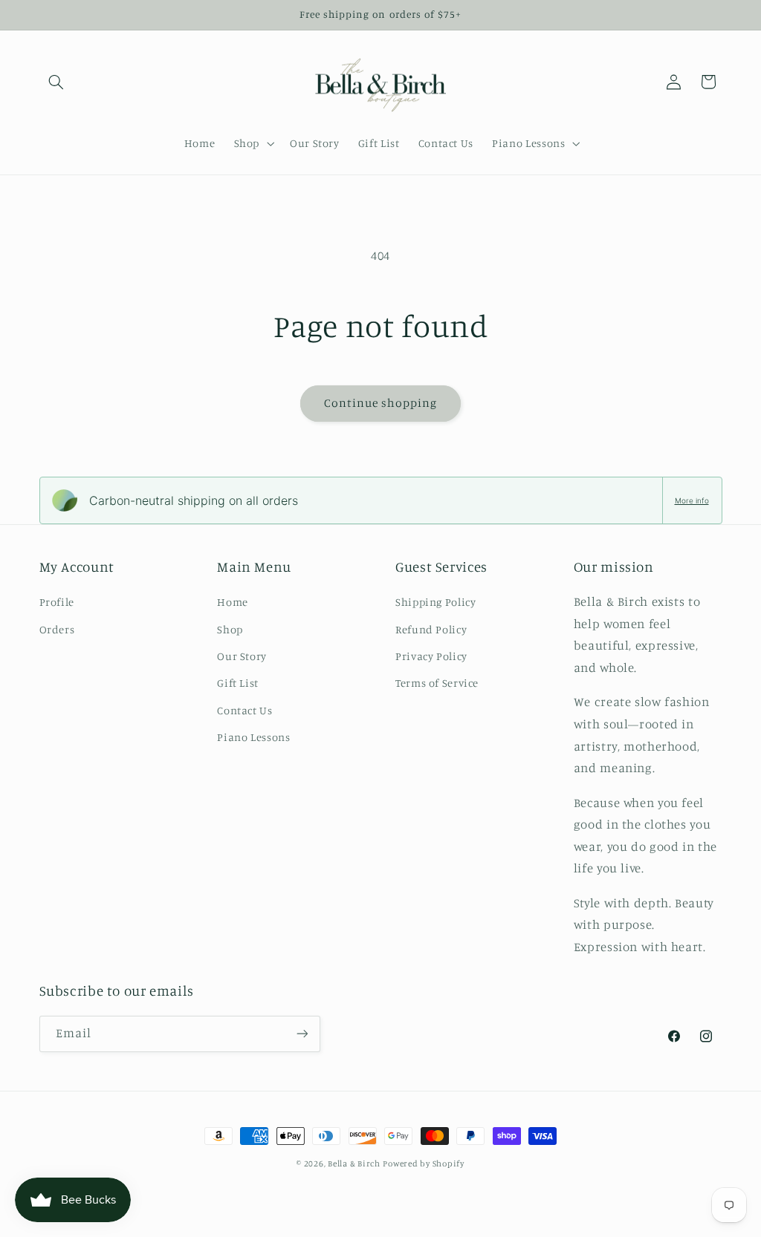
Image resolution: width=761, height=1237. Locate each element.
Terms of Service (437, 682)
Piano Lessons (253, 737)
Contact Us (244, 710)
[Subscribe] (302, 1034)
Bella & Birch (354, 1163)
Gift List (238, 682)
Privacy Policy (431, 656)
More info (692, 500)
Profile (56, 601)
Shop (230, 629)
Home (232, 601)
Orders (57, 629)
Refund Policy (431, 629)
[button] (56, 82)
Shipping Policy (435, 601)
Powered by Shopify (423, 1163)
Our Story (242, 656)
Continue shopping (381, 403)
